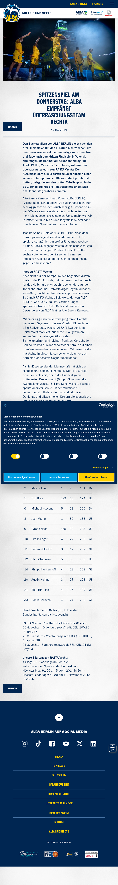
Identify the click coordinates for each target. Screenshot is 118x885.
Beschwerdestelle (59, 794)
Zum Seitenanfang (59, 717)
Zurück (12, 126)
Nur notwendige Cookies (21, 477)
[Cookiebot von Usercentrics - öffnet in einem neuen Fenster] (101, 405)
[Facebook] (52, 743)
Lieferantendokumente (59, 803)
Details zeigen (100, 467)
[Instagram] (24, 743)
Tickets (97, 4)
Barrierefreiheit (59, 784)
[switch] (44, 456)
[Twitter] (80, 743)
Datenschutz (59, 775)
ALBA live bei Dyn (59, 831)
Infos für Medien (59, 813)
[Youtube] (66, 743)
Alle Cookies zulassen (96, 477)
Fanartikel (78, 4)
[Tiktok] (38, 743)
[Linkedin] (93, 743)
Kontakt (59, 822)
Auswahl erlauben (59, 477)
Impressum (59, 766)
